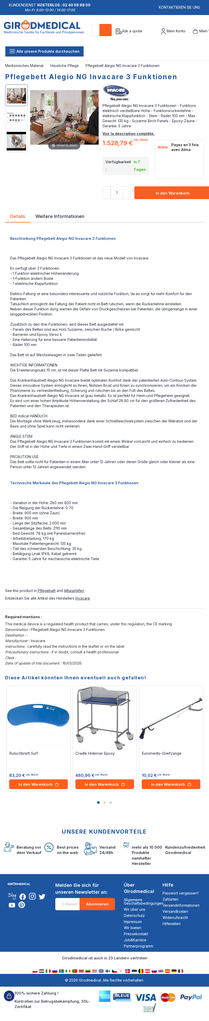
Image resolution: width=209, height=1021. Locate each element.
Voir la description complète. (128, 133)
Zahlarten (170, 899)
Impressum (133, 921)
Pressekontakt (136, 934)
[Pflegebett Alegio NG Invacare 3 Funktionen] (16, 95)
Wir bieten (132, 928)
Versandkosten (175, 911)
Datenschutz (134, 915)
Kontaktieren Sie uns (179, 7)
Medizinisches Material (24, 65)
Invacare (82, 598)
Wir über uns (134, 909)
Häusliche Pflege (65, 65)
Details (17, 216)
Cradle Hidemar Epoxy (95, 753)
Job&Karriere (135, 940)
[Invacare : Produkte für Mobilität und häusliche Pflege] (153, 93)
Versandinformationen (181, 905)
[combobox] (102, 30)
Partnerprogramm (138, 946)
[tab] (17, 217)
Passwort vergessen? (181, 893)
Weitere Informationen (59, 216)
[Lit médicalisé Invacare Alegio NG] (16, 141)
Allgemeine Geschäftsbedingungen (143, 901)
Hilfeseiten (171, 923)
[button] (98, 802)
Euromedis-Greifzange (161, 753)
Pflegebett (47, 590)
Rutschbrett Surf (23, 753)
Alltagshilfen (74, 590)
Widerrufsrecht (175, 917)
